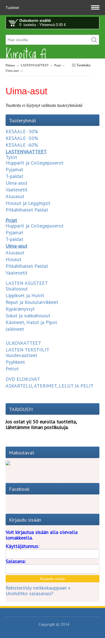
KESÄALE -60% (22, 145)
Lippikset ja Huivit (25, 295)
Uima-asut (12, 70)
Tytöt (11, 157)
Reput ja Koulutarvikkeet (32, 302)
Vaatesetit (16, 189)
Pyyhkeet (15, 362)
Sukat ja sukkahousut (28, 315)
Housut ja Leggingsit (28, 203)
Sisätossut (17, 288)
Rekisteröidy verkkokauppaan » (38, 588)
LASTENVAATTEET (35, 65)
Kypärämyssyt (20, 309)
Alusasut (15, 196)
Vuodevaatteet (21, 355)
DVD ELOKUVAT (23, 379)
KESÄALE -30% (22, 131)
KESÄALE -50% (22, 138)
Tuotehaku (83, 65)
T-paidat (14, 176)
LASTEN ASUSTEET (27, 283)
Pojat (57, 65)
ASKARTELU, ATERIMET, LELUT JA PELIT (50, 386)
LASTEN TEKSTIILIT (27, 349)
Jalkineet (15, 329)
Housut (13, 259)
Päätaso (10, 65)
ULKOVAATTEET (23, 343)
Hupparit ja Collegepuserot (35, 163)
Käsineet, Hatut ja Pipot (31, 322)
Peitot (12, 368)
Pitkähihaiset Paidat (27, 210)
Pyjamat (14, 169)
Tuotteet (13, 8)
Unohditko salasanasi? (29, 593)
